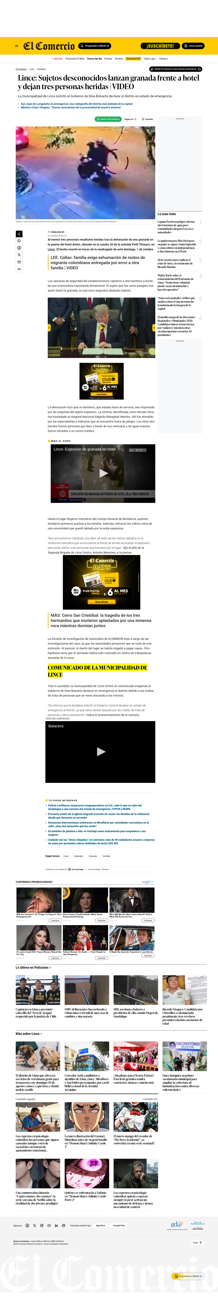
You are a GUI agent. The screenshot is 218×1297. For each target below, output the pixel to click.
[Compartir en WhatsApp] (19, 240)
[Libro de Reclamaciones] (198, 1225)
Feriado (108, 58)
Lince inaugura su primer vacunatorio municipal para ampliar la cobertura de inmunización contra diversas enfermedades (181, 1082)
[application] (103, 473)
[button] (102, 473)
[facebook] (27, 1225)
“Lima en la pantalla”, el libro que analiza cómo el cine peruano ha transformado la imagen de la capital (176, 303)
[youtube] (49, 1225)
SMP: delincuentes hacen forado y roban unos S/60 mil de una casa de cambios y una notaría (87, 1012)
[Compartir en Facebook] (19, 247)
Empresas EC (133, 58)
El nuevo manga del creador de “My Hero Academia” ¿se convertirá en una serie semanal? (134, 1139)
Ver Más (106, 856)
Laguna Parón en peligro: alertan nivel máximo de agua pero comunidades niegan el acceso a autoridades (176, 227)
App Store (100, 1225)
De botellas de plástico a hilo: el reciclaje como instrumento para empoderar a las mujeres (97, 833)
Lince (66, 856)
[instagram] (42, 1225)
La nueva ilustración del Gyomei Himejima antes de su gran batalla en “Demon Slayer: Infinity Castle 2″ (86, 1141)
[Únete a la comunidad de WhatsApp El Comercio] (108, 119)
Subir (195, 1242)
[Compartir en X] (19, 254)
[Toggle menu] (16, 46)
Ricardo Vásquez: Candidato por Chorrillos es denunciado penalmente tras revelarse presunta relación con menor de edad (183, 1016)
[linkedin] (56, 1225)
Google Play (119, 1225)
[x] (34, 1225)
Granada (93, 856)
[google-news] (63, 1225)
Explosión (78, 856)
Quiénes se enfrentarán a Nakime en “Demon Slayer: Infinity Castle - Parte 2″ (86, 1196)
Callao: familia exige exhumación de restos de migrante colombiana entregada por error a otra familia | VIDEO (98, 262)
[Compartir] (19, 234)
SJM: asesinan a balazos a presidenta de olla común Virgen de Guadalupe (136, 1012)
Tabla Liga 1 (150, 58)
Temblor (118, 58)
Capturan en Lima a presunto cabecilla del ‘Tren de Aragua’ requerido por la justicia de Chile (36, 1012)
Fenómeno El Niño (75, 58)
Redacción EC (57, 232)
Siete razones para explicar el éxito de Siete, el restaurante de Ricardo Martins (175, 263)
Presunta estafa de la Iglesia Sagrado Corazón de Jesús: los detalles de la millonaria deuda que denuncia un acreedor (98, 815)
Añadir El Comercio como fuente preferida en (175, 69)
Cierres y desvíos (168, 58)
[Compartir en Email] (19, 262)
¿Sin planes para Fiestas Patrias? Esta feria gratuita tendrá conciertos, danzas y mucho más (134, 1079)
